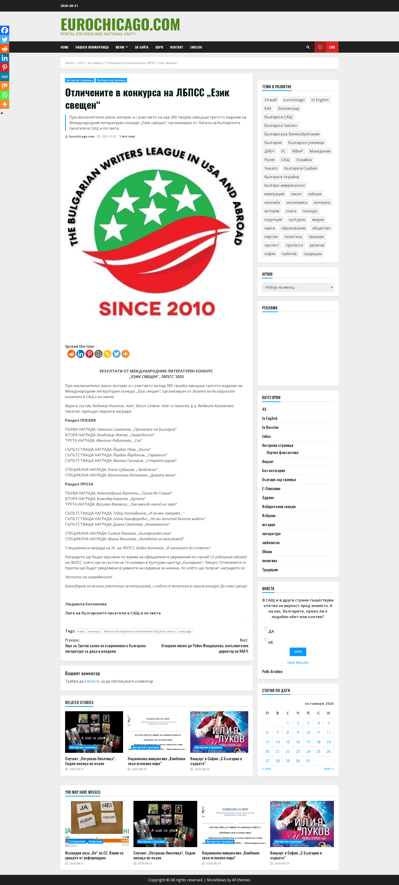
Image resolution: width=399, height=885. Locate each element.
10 (308, 732)
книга (291, 211)
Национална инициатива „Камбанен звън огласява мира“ (157, 732)
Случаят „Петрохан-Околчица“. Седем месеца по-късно (94, 732)
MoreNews (216, 879)
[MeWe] (4, 76)
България (272, 142)
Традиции (270, 569)
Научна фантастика (282, 452)
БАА (267, 108)
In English (320, 99)
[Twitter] (116, 354)
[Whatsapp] (4, 95)
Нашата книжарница (92, 47)
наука (269, 228)
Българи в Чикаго (280, 125)
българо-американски (284, 185)
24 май (270, 99)
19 (328, 742)
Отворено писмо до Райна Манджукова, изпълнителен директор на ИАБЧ (204, 645)
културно (297, 219)
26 (328, 751)
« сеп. (267, 768)
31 (308, 760)
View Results (298, 662)
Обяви (267, 551)
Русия (269, 159)
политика (293, 236)
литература (271, 533)
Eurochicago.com (120, 23)
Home (64, 47)
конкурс (94, 631)
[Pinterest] (89, 354)
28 (277, 760)
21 (277, 751)
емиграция (274, 193)
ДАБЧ (269, 151)
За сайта (141, 47)
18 (318, 742)
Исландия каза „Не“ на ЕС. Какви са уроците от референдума (97, 824)
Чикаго (271, 168)
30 (298, 760)
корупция (273, 219)
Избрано (268, 515)
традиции (312, 253)
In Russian (270, 427)
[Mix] (4, 85)
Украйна (304, 159)
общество (321, 228)
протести (294, 245)
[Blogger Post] (98, 354)
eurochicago (294, 99)
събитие (289, 253)
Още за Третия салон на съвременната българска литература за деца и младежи (105, 645)
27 (267, 760)
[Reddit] (71, 354)
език (81, 631)
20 (267, 751)
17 (308, 742)
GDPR (159, 47)
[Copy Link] (107, 354)
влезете (92, 681)
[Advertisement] (296, 351)
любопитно (271, 542)
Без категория (273, 470)
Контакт (176, 47)
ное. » (329, 768)
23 (298, 751)
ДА (271, 631)
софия (269, 253)
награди (185, 631)
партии (271, 236)
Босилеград (288, 108)
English (196, 47)
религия (317, 245)
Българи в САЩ (278, 116)
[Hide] (2, 113)
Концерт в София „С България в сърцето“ (219, 732)
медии (318, 219)
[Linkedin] (80, 354)
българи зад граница (111, 80)
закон (296, 193)
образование (293, 228)
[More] (125, 354)
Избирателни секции (279, 506)
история (271, 211)
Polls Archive (272, 671)
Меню (120, 47)
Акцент (268, 461)
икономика (297, 202)
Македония (320, 151)
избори (314, 193)
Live (332, 47)
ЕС (283, 151)
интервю (322, 202)
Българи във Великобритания (291, 134)
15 (288, 742)
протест (271, 245)
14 (277, 742)
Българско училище (306, 142)
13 (267, 742)
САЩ (285, 159)
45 (264, 409)
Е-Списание (271, 488)
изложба (272, 202)
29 (288, 760)
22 (288, 751)
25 (318, 751)
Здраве (268, 497)
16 (298, 742)
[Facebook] (4, 30)
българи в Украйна (281, 176)
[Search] (308, 47)
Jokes (266, 436)
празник (316, 236)
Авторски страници (79, 80)
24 (308, 751)
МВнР (297, 151)
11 (318, 732)
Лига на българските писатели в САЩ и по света (139, 631)
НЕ (270, 642)
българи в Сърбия (300, 168)
